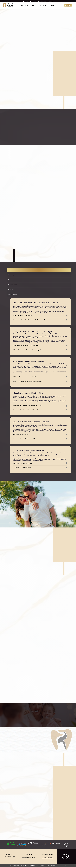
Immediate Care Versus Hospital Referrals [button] (25, 410)
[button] (38, 42)
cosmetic (41, 691)
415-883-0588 (66, 745)
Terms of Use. (39, 865)
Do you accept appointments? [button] (14, 788)
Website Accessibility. (51, 865)
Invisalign (60, 691)
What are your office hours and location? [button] (17, 783)
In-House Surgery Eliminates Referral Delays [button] (26, 345)
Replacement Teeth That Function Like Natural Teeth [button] (29, 320)
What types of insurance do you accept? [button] (17, 829)
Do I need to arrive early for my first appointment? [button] (16, 793)
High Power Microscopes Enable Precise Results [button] (28, 381)
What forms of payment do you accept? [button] (17, 825)
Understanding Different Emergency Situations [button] (27, 405)
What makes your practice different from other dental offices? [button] (19, 807)
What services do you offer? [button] (13, 802)
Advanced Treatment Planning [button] (22, 467)
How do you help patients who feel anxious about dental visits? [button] (18, 819)
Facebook (57, 743)
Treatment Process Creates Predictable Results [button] (27, 439)
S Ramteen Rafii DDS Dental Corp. (19, 865)
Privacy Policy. (44, 865)
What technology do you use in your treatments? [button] (16, 813)
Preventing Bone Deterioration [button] (22, 315)
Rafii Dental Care (24, 743)
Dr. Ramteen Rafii (43, 684)
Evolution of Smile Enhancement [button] (23, 463)
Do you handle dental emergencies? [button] (16, 798)
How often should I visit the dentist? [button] (16, 833)
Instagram (63, 743)
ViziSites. (35, 865)
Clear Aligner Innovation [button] (20, 434)
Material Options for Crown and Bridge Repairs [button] (27, 377)
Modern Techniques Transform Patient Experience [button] (28, 350)
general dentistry (49, 691)
